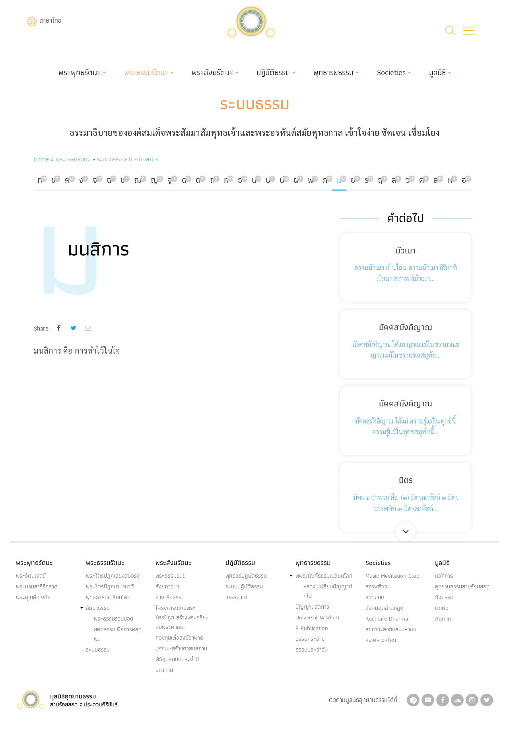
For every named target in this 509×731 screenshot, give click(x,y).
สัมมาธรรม (98, 608)
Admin (443, 618)
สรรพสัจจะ (377, 586)
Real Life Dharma (386, 618)
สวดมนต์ (375, 597)
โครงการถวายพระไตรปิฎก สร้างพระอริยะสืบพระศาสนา (181, 617)
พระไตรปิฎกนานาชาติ (110, 586)
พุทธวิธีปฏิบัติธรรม (246, 575)
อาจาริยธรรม (170, 597)
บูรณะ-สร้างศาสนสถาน (181, 648)
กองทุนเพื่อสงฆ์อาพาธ (179, 637)
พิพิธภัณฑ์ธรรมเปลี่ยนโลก (323, 575)
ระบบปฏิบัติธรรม (244, 586)
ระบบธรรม (254, 103)
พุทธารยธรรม (333, 72)
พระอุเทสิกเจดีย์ (33, 597)
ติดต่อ (442, 608)
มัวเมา (406, 250)
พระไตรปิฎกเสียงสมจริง (113, 575)
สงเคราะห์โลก (380, 640)
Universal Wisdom (317, 617)
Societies (391, 72)
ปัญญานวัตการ (312, 606)
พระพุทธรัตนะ (79, 72)
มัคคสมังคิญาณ (405, 327)
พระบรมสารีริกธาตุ (37, 586)
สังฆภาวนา (167, 586)
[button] (468, 30)
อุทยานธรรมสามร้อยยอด (462, 586)
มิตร (406, 480)
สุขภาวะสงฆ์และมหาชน (390, 629)
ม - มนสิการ (143, 159)
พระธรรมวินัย (170, 575)
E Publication (311, 628)
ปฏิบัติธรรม (273, 72)
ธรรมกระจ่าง (309, 639)
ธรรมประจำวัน (311, 649)
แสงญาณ (236, 597)
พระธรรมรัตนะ (146, 72)
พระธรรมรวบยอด (113, 618)
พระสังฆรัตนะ (212, 72)
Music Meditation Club (392, 575)
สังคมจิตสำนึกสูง (384, 608)
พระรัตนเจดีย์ (31, 575)
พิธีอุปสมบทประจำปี (177, 659)
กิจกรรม (444, 597)
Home (41, 159)
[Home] (251, 20)
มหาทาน (164, 670)
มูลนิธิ (437, 72)
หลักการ (444, 575)
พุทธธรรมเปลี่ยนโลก (108, 597)
